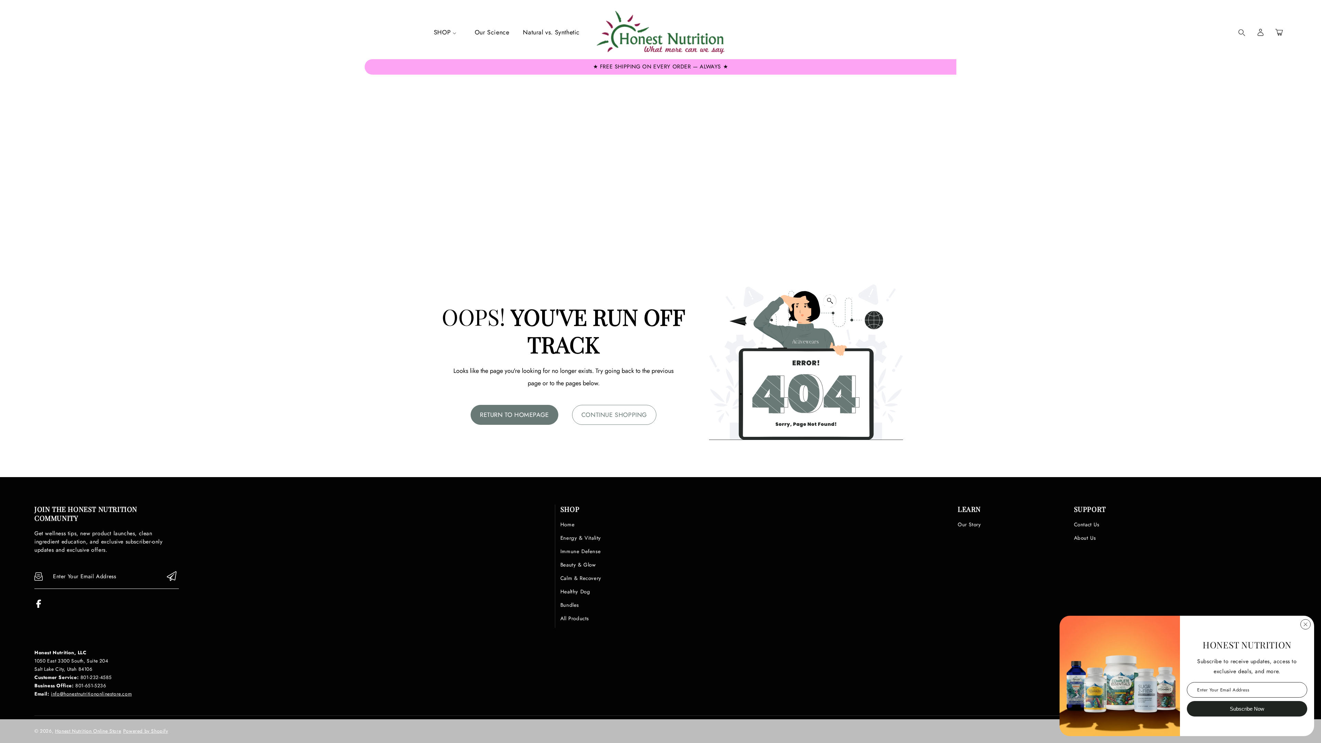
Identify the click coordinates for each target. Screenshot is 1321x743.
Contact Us (1086, 524)
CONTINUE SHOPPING (614, 414)
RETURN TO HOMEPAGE (514, 414)
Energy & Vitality (580, 538)
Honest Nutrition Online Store (88, 731)
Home (567, 524)
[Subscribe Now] (171, 577)
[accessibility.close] (1305, 624)
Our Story (969, 524)
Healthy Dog (575, 591)
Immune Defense (580, 551)
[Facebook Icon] (38, 606)
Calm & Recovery (580, 578)
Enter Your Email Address (1223, 690)
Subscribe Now (1247, 709)
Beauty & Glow (578, 565)
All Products (574, 618)
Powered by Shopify (145, 731)
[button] (1279, 32)
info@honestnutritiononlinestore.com (91, 693)
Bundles (569, 605)
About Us (1085, 538)
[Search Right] (1241, 32)
